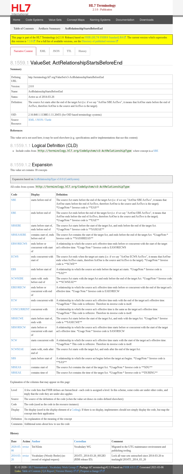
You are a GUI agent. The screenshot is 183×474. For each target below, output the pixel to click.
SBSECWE (17, 318)
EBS (13, 269)
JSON (56, 51)
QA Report (48, 471)
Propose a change (90, 471)
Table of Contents (31, 471)
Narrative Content (23, 51)
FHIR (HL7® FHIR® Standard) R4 (104, 37)
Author (36, 441)
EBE (13, 212)
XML (43, 51)
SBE (155, 150)
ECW (14, 300)
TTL (69, 51)
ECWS (15, 256)
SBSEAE (16, 372)
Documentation (125, 19)
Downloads (147, 19)
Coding (75, 409)
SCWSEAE (17, 349)
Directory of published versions (98, 41)
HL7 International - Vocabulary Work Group (52, 467)
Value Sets (55, 19)
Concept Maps (76, 19)
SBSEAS (16, 367)
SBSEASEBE (18, 234)
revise (26, 446)
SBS (13, 358)
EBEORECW (18, 287)
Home (16, 19)
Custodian (80, 441)
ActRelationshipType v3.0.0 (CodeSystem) (56, 179)
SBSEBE (16, 225)
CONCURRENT (20, 309)
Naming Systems (100, 19)
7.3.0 (29, 41)
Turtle (48, 119)
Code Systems (34, 19)
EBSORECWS (19, 243)
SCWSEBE (17, 278)
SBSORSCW (18, 327)
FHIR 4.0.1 (129, 467)
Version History (64, 471)
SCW (14, 340)
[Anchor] (124, 62)
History (83, 51)
